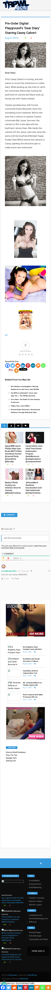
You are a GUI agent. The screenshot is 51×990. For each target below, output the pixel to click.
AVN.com (33, 922)
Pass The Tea (11, 755)
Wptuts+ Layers (35, 905)
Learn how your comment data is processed (24, 547)
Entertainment (35, 884)
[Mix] (38, 365)
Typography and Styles (38, 939)
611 (4, 905)
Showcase (12, 975)
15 (7, 464)
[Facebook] (7, 365)
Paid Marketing (35, 887)
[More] (16, 370)
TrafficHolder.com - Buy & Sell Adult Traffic (17, 983)
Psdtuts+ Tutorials (36, 898)
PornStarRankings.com (38, 919)
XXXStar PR (11, 761)
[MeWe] (33, 365)
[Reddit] (17, 365)
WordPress (32, 975)
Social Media (34, 881)
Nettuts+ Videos (35, 901)
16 (7, 496)
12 (28, 464)
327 (4, 943)
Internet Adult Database (16, 752)
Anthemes (24, 979)
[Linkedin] (23, 365)
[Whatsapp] (43, 365)
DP (6, 335)
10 (10, 943)
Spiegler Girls (11, 758)
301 (4, 962)
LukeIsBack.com (35, 915)
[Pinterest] (28, 365)
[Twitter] (12, 365)
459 (4, 925)
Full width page (35, 936)
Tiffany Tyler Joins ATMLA (20, 406)
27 (33, 496)
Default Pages (35, 932)
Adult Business (7, 895)
